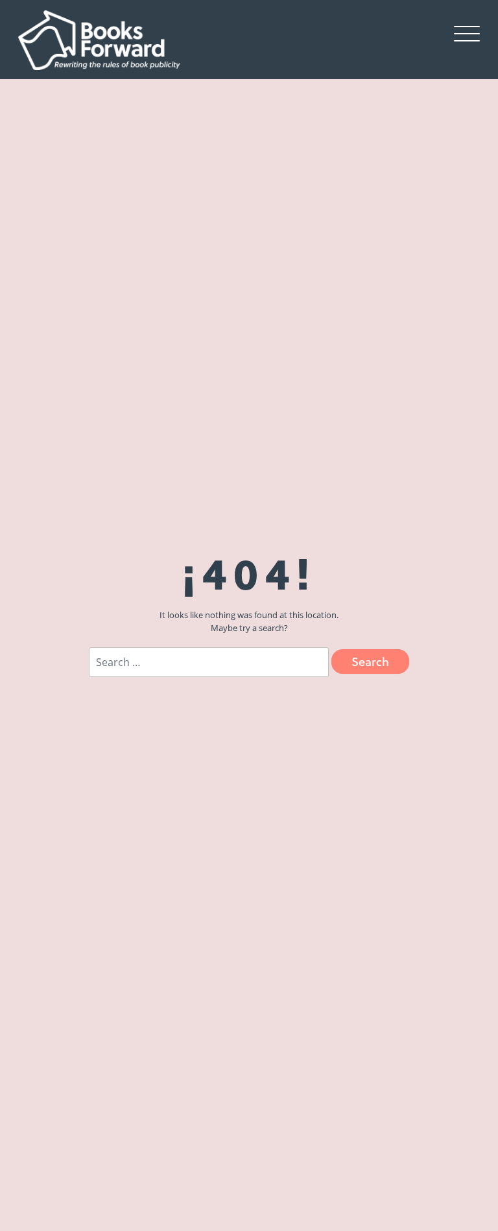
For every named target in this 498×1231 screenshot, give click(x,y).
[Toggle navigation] (467, 33)
